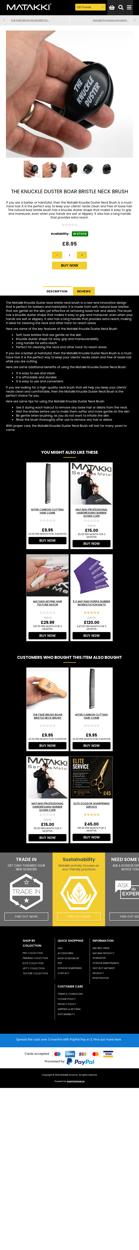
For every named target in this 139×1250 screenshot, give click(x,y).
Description (57, 291)
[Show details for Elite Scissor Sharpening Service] (92, 777)
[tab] (57, 291)
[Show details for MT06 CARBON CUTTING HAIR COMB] (47, 484)
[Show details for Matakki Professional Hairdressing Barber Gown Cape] (92, 484)
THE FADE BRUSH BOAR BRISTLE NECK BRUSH (47, 716)
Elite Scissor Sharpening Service (92, 805)
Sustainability (66, 1014)
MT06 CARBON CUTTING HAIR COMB (47, 511)
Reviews (84, 291)
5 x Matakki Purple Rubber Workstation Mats (91, 603)
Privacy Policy (67, 1004)
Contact (64, 973)
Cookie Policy (67, 999)
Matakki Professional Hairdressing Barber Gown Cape (91, 513)
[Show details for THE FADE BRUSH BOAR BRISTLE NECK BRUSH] (47, 689)
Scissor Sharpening (70, 968)
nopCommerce (75, 1081)
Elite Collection (33, 963)
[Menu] (129, 7)
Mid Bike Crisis (101, 948)
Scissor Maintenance (106, 963)
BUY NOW (69, 265)
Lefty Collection (33, 968)
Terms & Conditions (70, 994)
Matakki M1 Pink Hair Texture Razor (47, 603)
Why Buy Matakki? (104, 968)
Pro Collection (33, 953)
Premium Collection (35, 958)
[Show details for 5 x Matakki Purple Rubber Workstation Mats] (92, 575)
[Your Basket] (111, 7)
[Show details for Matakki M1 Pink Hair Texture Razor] (47, 575)
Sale (60, 948)
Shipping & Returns (69, 1009)
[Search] (121, 7)
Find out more (26, 916)
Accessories (65, 953)
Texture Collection (35, 973)
